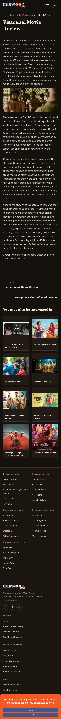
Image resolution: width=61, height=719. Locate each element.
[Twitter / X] (12, 607)
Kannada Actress (11, 661)
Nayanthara (8, 503)
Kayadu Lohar (9, 515)
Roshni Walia (8, 563)
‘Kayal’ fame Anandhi (26, 72)
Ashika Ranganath (11, 536)
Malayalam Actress (12, 666)
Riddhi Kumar (38, 484)
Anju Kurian (37, 515)
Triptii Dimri (8, 557)
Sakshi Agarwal (39, 520)
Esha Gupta (8, 568)
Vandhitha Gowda (11, 525)
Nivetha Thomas (40, 525)
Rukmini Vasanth (10, 520)
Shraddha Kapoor (11, 552)
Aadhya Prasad (39, 530)
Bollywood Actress (11, 671)
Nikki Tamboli (9, 484)
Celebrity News (10, 690)
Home (5, 15)
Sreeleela (7, 530)
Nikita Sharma (9, 547)
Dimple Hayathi (10, 479)
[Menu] (47, 5)
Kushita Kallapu (39, 500)
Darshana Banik (39, 479)
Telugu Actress (10, 655)
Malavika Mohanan (40, 536)
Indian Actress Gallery (13, 626)
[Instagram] (19, 607)
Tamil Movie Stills (11, 631)
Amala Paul (8, 498)
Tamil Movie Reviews (12, 637)
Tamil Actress (9, 650)
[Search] (55, 5)
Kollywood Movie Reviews (19, 15)
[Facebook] (5, 607)
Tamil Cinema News (12, 684)
